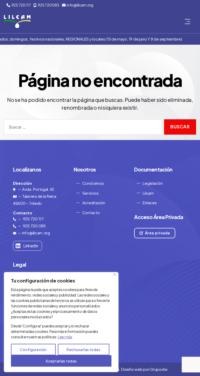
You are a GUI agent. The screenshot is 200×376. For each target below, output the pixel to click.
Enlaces (150, 202)
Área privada (157, 233)
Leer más (65, 336)
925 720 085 (48, 5)
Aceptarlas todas (61, 361)
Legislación (152, 183)
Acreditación (93, 202)
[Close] (115, 274)
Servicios (90, 192)
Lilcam (148, 192)
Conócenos (93, 183)
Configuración (33, 349)
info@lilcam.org (80, 5)
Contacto (91, 212)
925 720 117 (21, 5)
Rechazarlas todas (83, 349)
